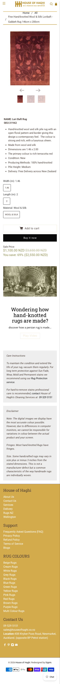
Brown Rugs (10, 603)
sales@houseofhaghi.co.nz (19, 629)
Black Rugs (9, 578)
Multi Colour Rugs (13, 611)
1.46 (7, 187)
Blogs (6, 547)
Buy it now (30, 237)
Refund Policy (11, 539)
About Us (8, 496)
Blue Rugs (9, 582)
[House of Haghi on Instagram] (12, 645)
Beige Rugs (9, 562)
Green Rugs (10, 586)
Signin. (49, 662)
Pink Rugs (9, 594)
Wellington (9, 517)
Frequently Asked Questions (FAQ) (23, 531)
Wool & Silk (11, 214)
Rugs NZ (8, 513)
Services (8, 504)
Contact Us (9, 500)
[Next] (38, 90)
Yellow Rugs (10, 590)
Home (26, 13)
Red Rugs (8, 599)
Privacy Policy (11, 535)
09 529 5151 (45, 397)
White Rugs (10, 570)
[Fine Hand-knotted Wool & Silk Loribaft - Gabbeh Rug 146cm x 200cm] (30, 58)
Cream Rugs (10, 566)
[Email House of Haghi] (16, 645)
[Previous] (21, 90)
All (36, 13)
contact (36, 393)
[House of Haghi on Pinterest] (8, 645)
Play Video (30, 335)
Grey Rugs (9, 574)
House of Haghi (23, 662)
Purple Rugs (10, 607)
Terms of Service (13, 543)
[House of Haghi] (30, 4)
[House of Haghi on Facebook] (4, 645)
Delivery (8, 508)
